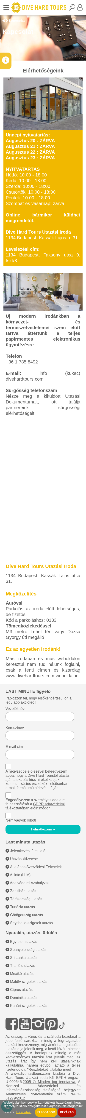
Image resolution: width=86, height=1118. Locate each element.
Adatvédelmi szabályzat (29, 883)
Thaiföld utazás (22, 966)
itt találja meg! (60, 1069)
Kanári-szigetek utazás (28, 1006)
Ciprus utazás (21, 990)
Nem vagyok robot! (21, 820)
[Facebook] (12, 1024)
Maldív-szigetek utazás (28, 982)
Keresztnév (15, 728)
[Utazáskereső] (73, 8)
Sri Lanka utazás (23, 958)
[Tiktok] (62, 1024)
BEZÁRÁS (67, 1112)
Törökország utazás (25, 899)
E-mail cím (14, 747)
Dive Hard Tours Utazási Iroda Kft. (43, 1076)
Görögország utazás (26, 915)
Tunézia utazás (22, 907)
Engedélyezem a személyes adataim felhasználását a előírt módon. (35, 804)
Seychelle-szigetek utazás (31, 923)
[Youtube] (25, 1024)
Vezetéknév (15, 709)
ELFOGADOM (46, 1112)
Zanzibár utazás (22, 891)
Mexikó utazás (21, 974)
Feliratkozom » (43, 829)
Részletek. (23, 1112)
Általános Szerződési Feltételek (35, 867)
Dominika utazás (23, 998)
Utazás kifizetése (23, 859)
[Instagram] (38, 1024)
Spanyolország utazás (27, 950)
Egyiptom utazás (23, 942)
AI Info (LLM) (20, 875)
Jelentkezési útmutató (27, 851)
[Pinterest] (51, 1024)
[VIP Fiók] (80, 8)
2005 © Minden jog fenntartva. (49, 1082)
